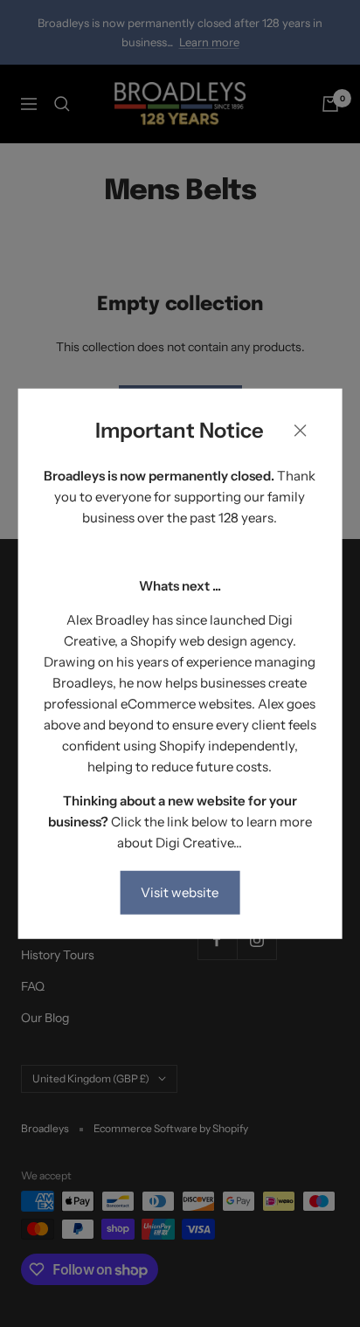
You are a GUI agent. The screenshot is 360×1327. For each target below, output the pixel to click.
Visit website (179, 892)
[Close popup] (299, 432)
